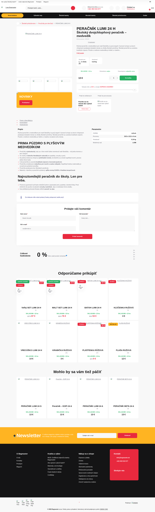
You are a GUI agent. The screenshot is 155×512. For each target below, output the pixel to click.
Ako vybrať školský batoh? (8, 2)
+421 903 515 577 (94, 9)
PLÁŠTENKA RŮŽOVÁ (92, 350)
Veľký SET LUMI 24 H (31, 308)
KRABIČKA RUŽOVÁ (62, 350)
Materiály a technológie (55, 466)
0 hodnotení (91, 42)
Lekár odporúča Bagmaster (26, 2)
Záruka (81, 460)
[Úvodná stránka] (18, 23)
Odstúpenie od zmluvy (86, 479)
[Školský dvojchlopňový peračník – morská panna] (93, 391)
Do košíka (128, 78)
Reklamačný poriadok (86, 470)
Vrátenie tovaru (83, 464)
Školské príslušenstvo (29, 23)
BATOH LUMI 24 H (92, 308)
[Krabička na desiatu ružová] (62, 335)
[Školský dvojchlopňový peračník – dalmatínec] (124, 391)
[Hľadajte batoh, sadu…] (50, 8)
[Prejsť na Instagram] (121, 475)
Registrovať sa (131, 8)
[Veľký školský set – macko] (31, 293)
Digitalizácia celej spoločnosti (88, 476)
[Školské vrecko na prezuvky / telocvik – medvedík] (31, 335)
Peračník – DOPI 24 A (62, 406)
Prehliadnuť (26, 102)
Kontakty (19, 460)
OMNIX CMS (104, 509)
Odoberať (127, 435)
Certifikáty (51, 475)
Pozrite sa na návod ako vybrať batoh (85, 103)
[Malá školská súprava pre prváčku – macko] (62, 293)
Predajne (38, 2)
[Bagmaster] (10, 8)
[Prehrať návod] (105, 107)
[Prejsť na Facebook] (116, 475)
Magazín (46, 2)
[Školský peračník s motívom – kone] (62, 391)
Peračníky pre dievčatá (45, 23)
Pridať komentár (77, 236)
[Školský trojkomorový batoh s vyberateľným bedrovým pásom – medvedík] (93, 293)
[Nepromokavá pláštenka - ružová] (93, 335)
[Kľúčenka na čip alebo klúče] (124, 293)
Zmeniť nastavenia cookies (87, 482)
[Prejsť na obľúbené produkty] (117, 8)
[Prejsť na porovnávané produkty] (111, 8)
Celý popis (80, 53)
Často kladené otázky (54, 472)
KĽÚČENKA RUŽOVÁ (124, 308)
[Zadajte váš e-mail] (96, 435)
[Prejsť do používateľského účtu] (124, 8)
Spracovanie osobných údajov (88, 473)
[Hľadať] (73, 8)
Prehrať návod (85, 108)
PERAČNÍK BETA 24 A (123, 406)
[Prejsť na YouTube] (126, 475)
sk (150, 1)
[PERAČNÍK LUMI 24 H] (44, 51)
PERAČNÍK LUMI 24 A (93, 406)
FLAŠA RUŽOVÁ (123, 350)
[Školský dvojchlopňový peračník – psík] (31, 391)
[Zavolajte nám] (84, 8)
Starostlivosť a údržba (55, 469)
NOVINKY (25, 96)
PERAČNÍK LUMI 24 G (31, 406)
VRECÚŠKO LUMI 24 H (31, 350)
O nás (18, 457)
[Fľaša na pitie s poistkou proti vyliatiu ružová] (124, 335)
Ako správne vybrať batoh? (56, 463)
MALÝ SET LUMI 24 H (62, 308)
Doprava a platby (84, 457)
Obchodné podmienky (86, 467)
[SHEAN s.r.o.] (135, 503)
